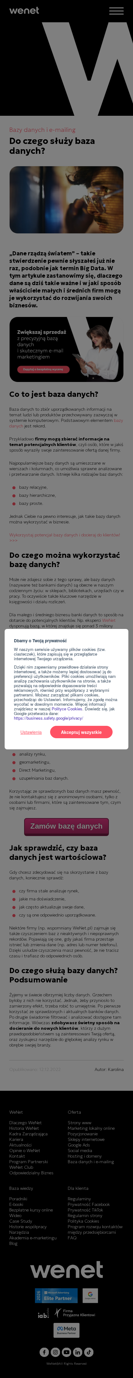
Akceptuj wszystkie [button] (81, 732)
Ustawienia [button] (31, 732)
